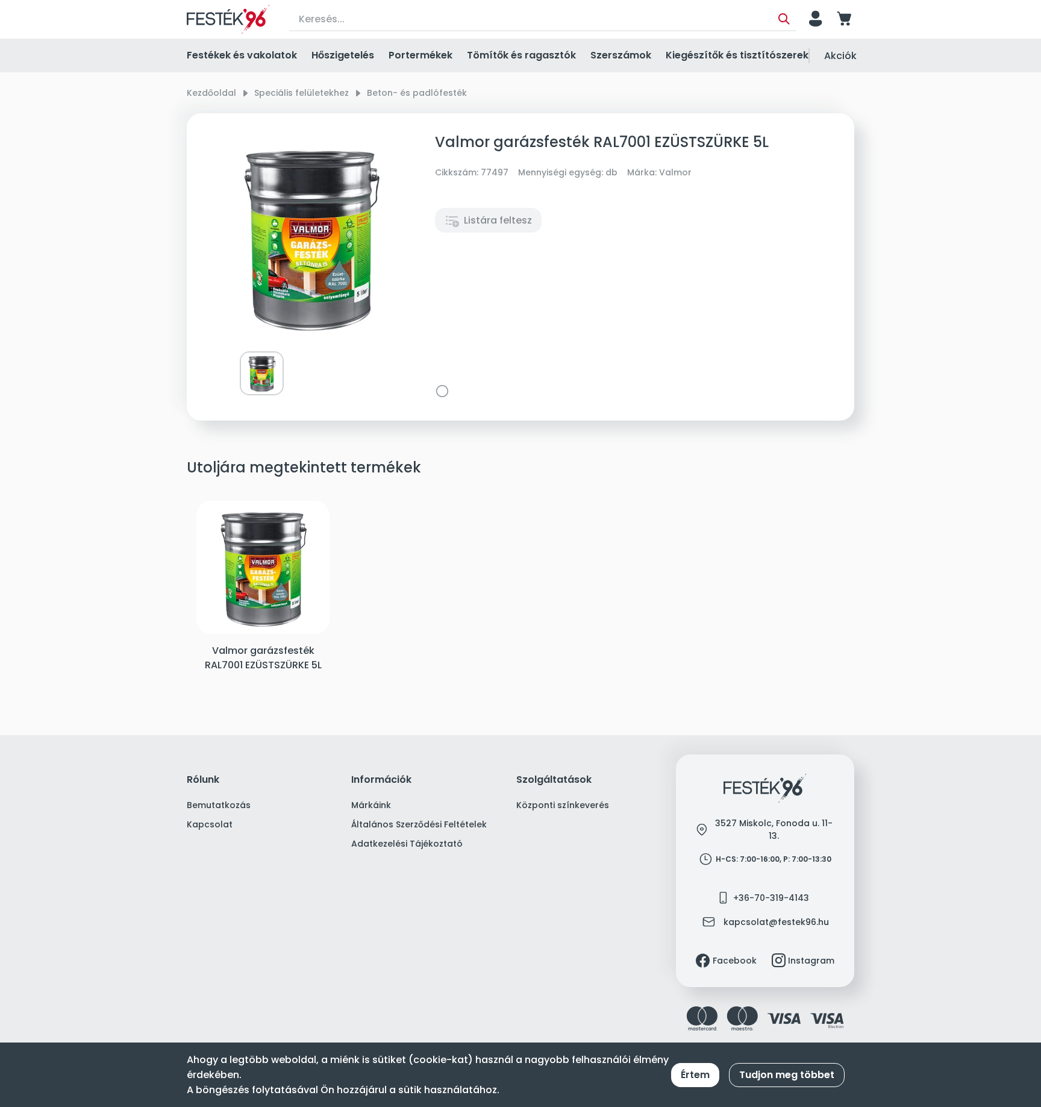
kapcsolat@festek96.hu (776, 922)
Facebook (735, 961)
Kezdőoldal (211, 93)
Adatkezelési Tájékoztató (407, 844)
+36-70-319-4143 (771, 898)
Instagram (811, 961)
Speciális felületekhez (301, 93)
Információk (381, 780)
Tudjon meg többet (786, 1075)
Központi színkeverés (562, 805)
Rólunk (203, 780)
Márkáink (371, 805)
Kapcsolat (210, 824)
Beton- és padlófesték (417, 93)
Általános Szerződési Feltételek (419, 824)
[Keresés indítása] (784, 19)
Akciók (840, 56)
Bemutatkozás (219, 805)
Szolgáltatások (554, 780)
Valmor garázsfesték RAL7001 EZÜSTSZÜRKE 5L (263, 658)
